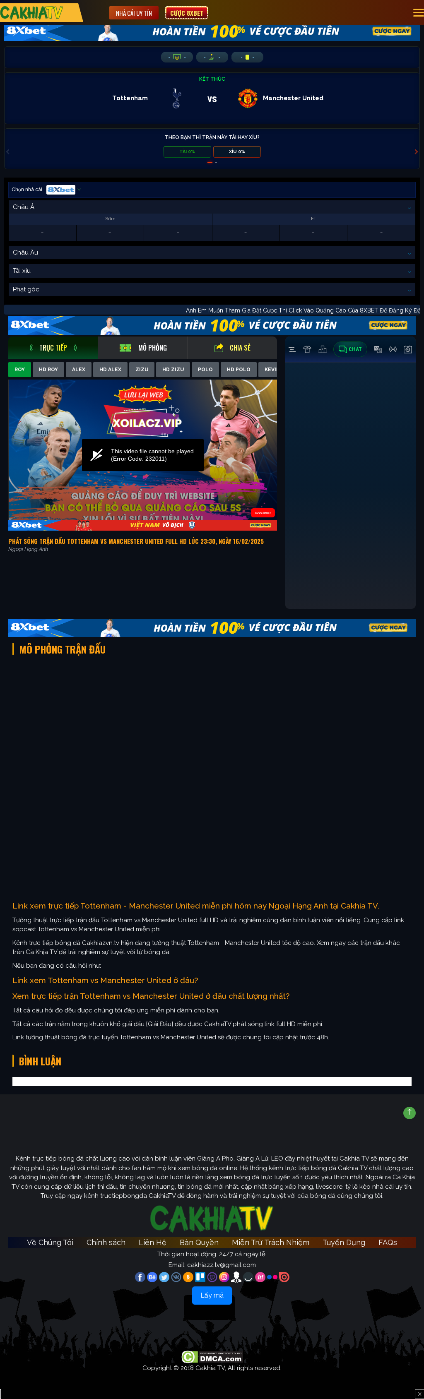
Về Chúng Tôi (50, 1242)
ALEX (78, 370)
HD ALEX (110, 370)
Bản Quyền (199, 1242)
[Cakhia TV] (31, 12)
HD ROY (48, 370)
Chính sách (106, 1242)
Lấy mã (212, 1295)
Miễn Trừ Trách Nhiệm (270, 1242)
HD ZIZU (173, 370)
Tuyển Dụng (344, 1242)
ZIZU (141, 370)
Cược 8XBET (186, 12)
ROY (19, 370)
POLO (205, 370)
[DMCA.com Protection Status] (212, 1356)
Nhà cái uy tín (134, 12)
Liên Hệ (152, 1242)
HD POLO (239, 370)
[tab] (53, 348)
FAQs (387, 1242)
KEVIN (272, 370)
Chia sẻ (240, 348)
